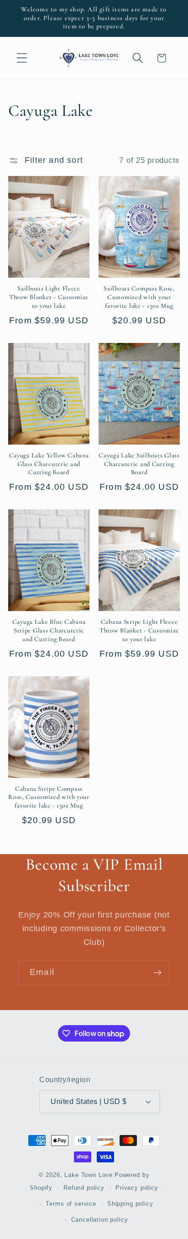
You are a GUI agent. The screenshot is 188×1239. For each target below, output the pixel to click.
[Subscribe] (157, 972)
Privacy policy (136, 1187)
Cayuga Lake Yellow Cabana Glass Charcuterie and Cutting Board (49, 463)
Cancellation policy (99, 1219)
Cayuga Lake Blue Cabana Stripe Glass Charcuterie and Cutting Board (49, 630)
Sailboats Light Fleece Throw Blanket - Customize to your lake (49, 297)
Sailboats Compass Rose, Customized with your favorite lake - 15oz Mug (139, 297)
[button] (22, 58)
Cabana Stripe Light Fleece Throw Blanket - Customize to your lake (139, 630)
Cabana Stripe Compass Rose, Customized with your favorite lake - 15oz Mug (48, 797)
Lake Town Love (88, 1175)
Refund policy (83, 1187)
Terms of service (71, 1203)
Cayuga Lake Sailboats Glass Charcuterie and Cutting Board (139, 463)
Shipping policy (130, 1203)
